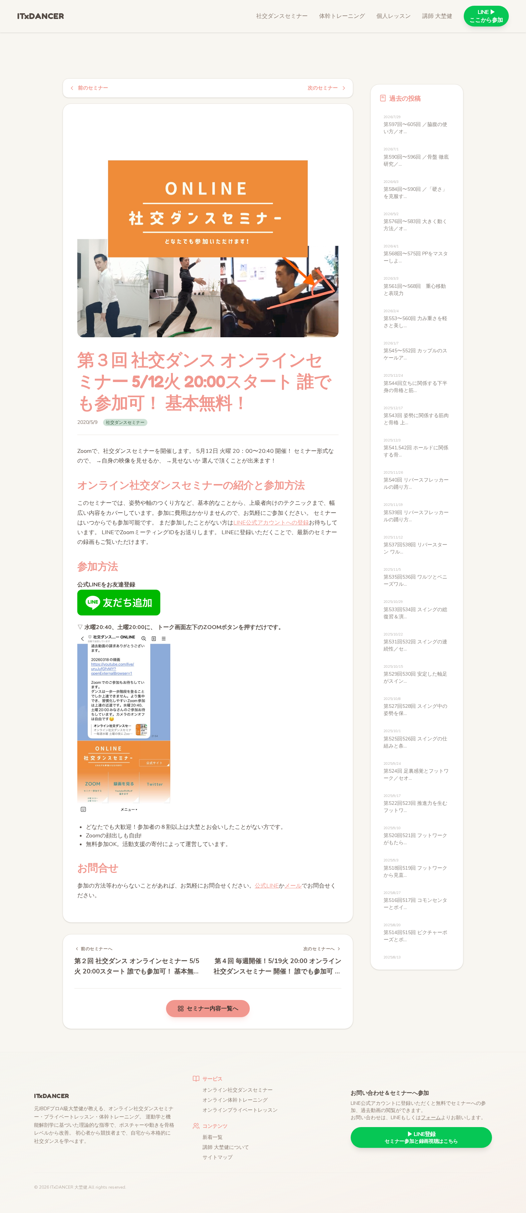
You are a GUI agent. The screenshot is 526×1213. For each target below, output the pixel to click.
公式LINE (267, 886)
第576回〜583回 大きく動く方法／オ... (415, 222)
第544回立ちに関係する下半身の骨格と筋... (415, 383)
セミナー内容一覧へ (212, 1009)
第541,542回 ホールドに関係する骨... (416, 448)
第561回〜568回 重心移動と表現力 (415, 286)
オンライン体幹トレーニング (235, 1100)
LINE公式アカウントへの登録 (271, 523)
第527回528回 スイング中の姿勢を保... (415, 706)
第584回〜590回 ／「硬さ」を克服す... (415, 189)
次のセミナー (323, 87)
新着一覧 (213, 1137)
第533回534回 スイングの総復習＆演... (415, 609)
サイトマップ (218, 1157)
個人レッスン (393, 16)
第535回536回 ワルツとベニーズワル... (415, 577)
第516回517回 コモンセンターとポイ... (415, 900)
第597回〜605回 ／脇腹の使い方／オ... (415, 125)
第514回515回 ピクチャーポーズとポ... (415, 933)
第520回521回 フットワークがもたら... (415, 836)
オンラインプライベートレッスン (240, 1110)
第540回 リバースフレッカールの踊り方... (416, 480)
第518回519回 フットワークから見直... (415, 868)
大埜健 (80, 1187)
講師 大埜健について (226, 1147)
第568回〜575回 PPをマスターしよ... (416, 254)
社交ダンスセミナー (282, 16)
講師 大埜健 (437, 16)
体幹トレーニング (342, 16)
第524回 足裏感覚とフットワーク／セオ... (416, 771)
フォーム (431, 1117)
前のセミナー (93, 87)
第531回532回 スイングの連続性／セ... (415, 642)
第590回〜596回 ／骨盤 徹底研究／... (416, 157)
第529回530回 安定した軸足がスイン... (415, 674)
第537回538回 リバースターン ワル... (415, 545)
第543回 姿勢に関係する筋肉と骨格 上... (416, 416)
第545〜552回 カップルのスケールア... (415, 351)
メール (293, 886)
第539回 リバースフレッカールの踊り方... (416, 512)
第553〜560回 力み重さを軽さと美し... (415, 319)
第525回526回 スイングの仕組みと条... (415, 739)
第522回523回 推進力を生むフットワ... (415, 803)
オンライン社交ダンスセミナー (238, 1090)
